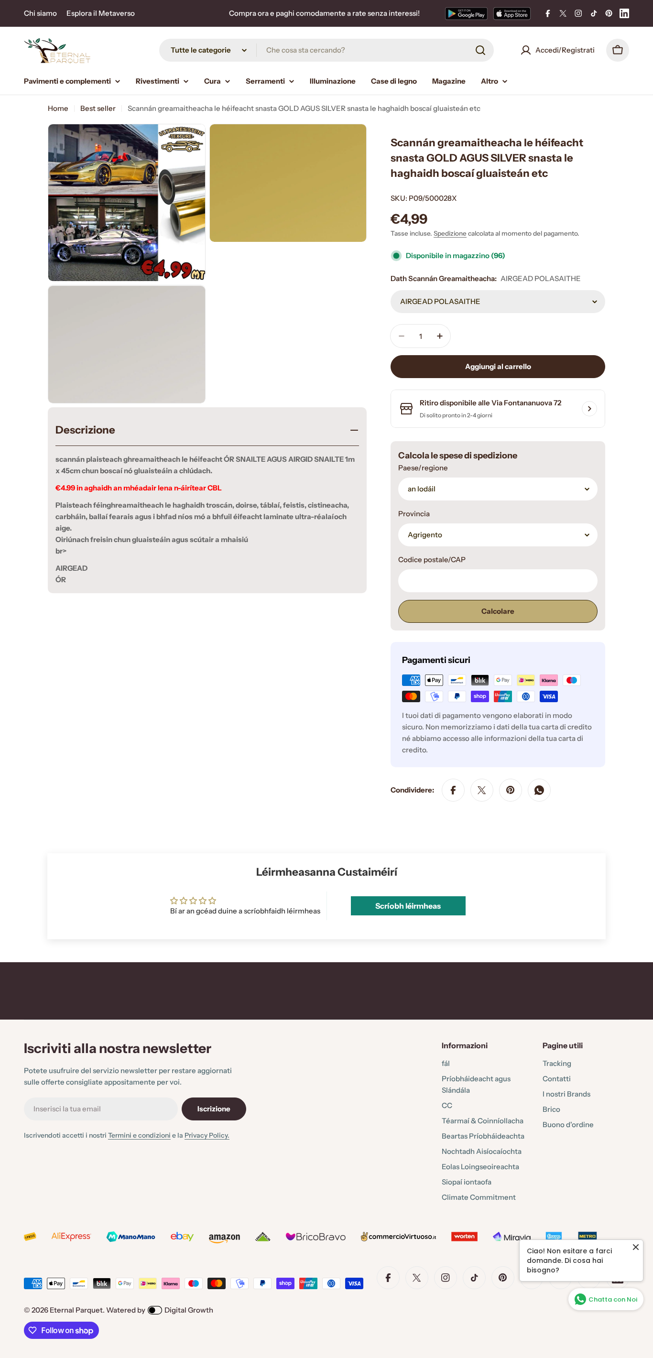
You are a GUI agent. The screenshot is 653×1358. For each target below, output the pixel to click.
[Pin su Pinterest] (510, 790)
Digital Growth (188, 1310)
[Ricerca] (480, 50)
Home (58, 108)
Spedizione (450, 233)
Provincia (414, 513)
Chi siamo (40, 13)
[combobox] (326, 50)
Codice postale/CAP (432, 559)
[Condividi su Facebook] (453, 790)
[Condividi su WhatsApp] (539, 790)
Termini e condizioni (139, 1135)
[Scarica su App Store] (512, 13)
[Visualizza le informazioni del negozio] (589, 408)
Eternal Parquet (76, 1310)
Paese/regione (423, 467)
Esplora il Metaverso (100, 13)
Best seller (98, 108)
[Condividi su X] (481, 790)
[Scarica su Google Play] (466, 13)
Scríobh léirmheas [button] (408, 906)
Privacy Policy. (207, 1135)
